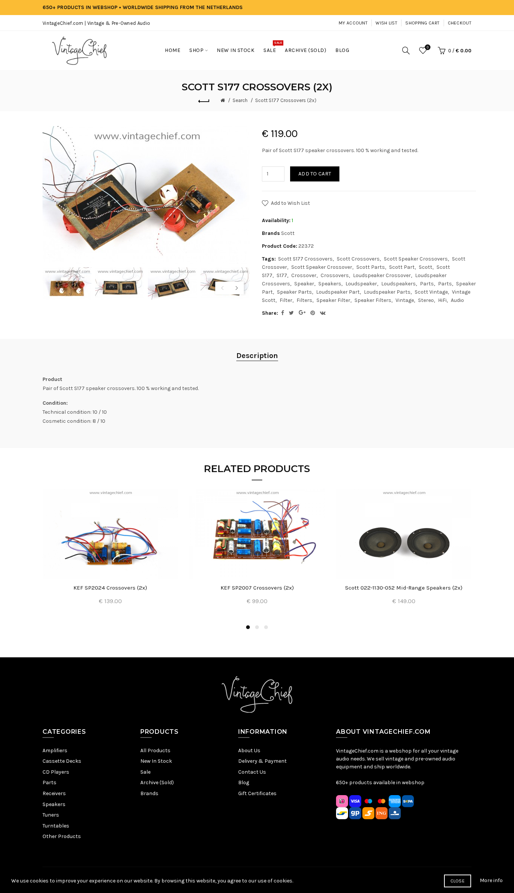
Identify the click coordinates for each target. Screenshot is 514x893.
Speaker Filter (333, 300)
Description (257, 355)
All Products (155, 750)
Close (457, 881)
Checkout (459, 23)
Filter (286, 300)
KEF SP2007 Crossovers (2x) (257, 587)
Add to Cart (314, 174)
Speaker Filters (372, 300)
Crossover (303, 275)
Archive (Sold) (157, 782)
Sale (145, 772)
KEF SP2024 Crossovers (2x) (110, 587)
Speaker (304, 283)
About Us (249, 750)
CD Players (56, 772)
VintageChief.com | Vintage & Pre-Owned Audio (96, 23)
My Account (353, 23)
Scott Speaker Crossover (321, 267)
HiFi (442, 300)
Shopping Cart (422, 23)
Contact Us (252, 772)
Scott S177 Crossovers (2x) (285, 100)
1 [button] (248, 627)
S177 (282, 275)
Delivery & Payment (262, 761)
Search (240, 100)
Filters (304, 300)
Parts (427, 283)
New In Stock (156, 761)
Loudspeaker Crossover (382, 275)
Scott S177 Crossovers (305, 259)
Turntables (56, 826)
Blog (243, 782)
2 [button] (257, 627)
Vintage (404, 300)
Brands (149, 793)
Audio (457, 300)
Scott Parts (370, 267)
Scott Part (402, 267)
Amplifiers (55, 750)
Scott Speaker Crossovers (416, 259)
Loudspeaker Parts (387, 292)
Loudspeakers (398, 283)
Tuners (51, 815)
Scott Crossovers (358, 259)
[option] (67, 283)
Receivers (54, 793)
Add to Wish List (290, 203)
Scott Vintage (431, 292)
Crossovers (335, 275)
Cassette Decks (62, 761)
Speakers (329, 283)
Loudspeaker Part (338, 292)
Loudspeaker (361, 283)
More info (491, 880)
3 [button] (266, 627)
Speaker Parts (294, 292)
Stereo (426, 300)
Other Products (62, 836)
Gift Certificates (257, 793)
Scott (288, 233)
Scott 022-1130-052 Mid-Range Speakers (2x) (403, 587)
